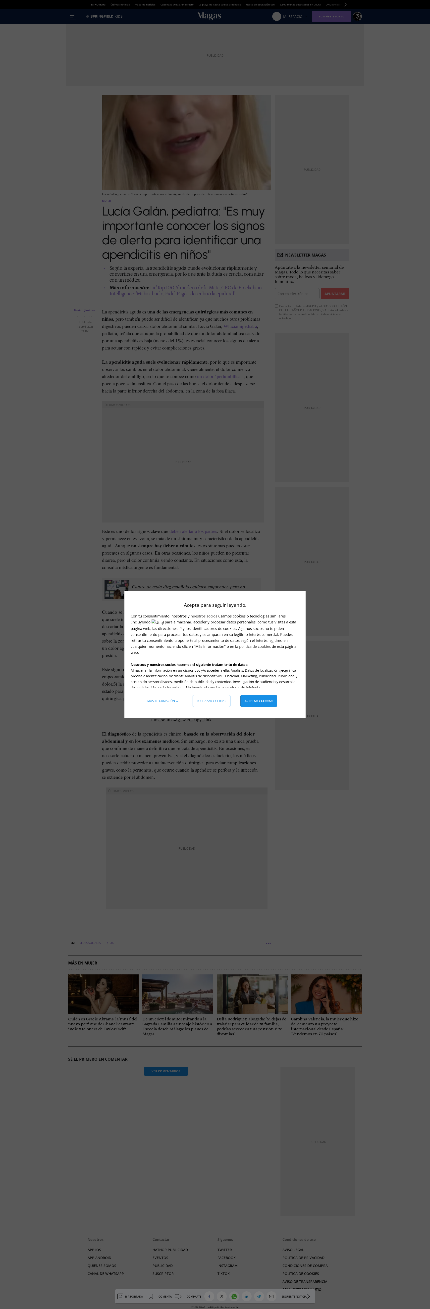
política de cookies (255, 646)
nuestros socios (204, 615)
